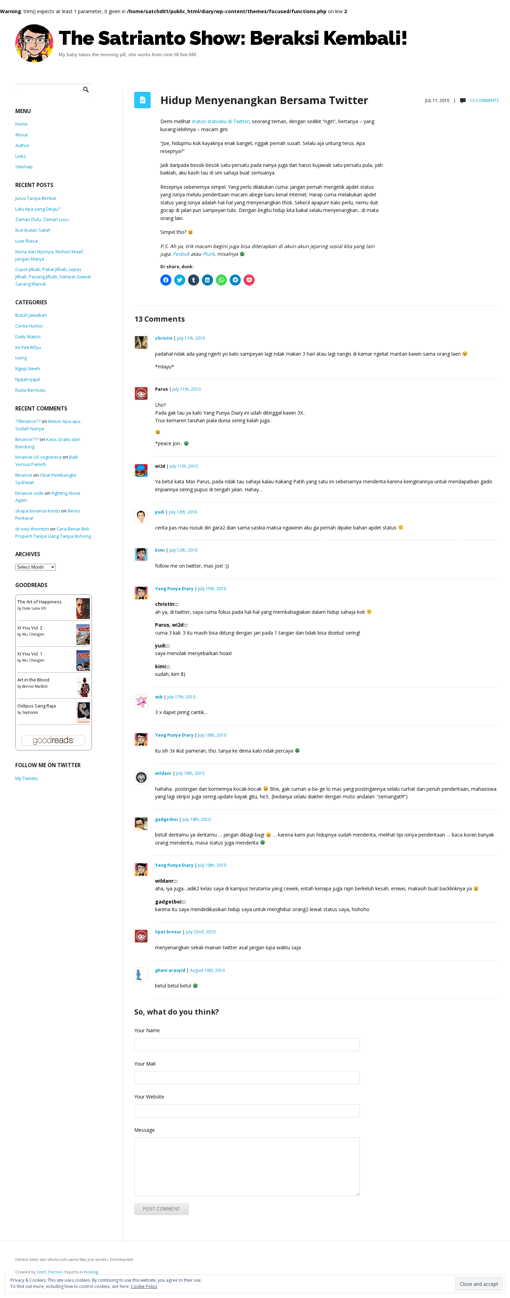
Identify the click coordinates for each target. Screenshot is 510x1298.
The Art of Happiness (39, 602)
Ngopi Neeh (27, 368)
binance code (29, 493)
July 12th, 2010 (183, 512)
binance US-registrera (38, 457)
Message (144, 1130)
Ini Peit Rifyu (28, 347)
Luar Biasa (26, 241)
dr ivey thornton (32, 529)
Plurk (208, 254)
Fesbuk (181, 254)
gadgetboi (166, 819)
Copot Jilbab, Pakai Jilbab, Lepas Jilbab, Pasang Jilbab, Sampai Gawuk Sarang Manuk (53, 276)
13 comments (484, 100)
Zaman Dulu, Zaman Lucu (42, 219)
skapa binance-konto (37, 511)
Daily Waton (28, 336)
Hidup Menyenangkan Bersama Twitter (264, 100)
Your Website (149, 1096)
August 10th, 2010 (207, 970)
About (21, 135)
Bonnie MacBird (35, 686)
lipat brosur (168, 932)
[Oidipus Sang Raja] (85, 714)
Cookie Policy (144, 1286)
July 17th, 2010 (181, 697)
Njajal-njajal (27, 379)
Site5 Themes (49, 1271)
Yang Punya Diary (174, 589)
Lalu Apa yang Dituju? (37, 209)
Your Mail (144, 1063)
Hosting (91, 1271)
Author (22, 145)
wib (159, 697)
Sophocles (30, 712)
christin (163, 338)
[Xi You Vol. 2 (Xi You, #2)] (84, 637)
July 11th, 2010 (191, 338)
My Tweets (26, 778)
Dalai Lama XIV (34, 608)
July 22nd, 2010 (200, 932)
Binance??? (27, 439)
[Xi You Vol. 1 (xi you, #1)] (84, 663)
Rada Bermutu (30, 390)
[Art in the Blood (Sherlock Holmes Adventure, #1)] (84, 689)
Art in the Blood (33, 680)
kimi (160, 550)
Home (21, 124)
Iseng (21, 358)
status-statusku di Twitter (220, 121)
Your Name (147, 1030)
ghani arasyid (170, 970)
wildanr (163, 773)
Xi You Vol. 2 (29, 628)
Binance (23, 475)
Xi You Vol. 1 (29, 654)
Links (20, 156)
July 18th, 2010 (212, 735)
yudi (159, 512)
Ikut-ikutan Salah (33, 230)
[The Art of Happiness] (85, 611)
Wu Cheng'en (33, 634)
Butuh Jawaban (31, 315)
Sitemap (24, 166)
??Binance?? (28, 421)
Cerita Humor (29, 326)
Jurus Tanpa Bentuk (36, 198)
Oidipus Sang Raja (36, 706)
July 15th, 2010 (212, 589)
